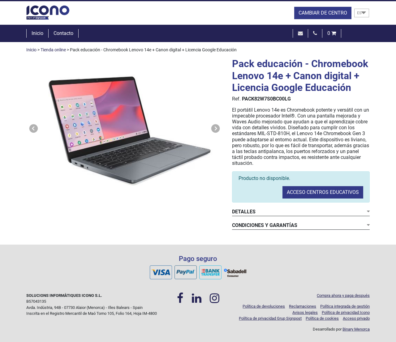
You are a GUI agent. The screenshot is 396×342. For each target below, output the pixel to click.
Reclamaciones (302, 306)
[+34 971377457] (315, 33)
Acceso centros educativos (323, 192)
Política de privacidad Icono (346, 312)
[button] (33, 128)
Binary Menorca (356, 329)
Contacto (63, 33)
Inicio (37, 33)
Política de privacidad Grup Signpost (270, 318)
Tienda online (53, 50)
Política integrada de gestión (345, 306)
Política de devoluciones (264, 306)
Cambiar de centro (323, 13)
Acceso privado (356, 318)
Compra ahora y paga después (343, 295)
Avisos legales (305, 312)
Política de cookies (322, 318)
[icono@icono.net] (300, 33)
